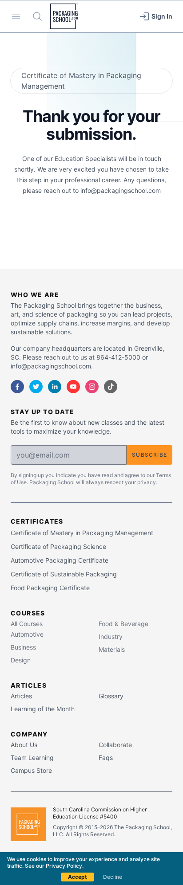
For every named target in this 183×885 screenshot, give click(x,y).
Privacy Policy (64, 865)
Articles (21, 696)
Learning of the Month (43, 709)
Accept (77, 876)
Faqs (106, 757)
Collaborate (115, 744)
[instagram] (92, 386)
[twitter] (36, 386)
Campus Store (31, 770)
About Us (24, 744)
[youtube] (73, 386)
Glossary (111, 696)
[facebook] (17, 386)
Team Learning (32, 757)
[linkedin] (54, 386)
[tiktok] (110, 386)
